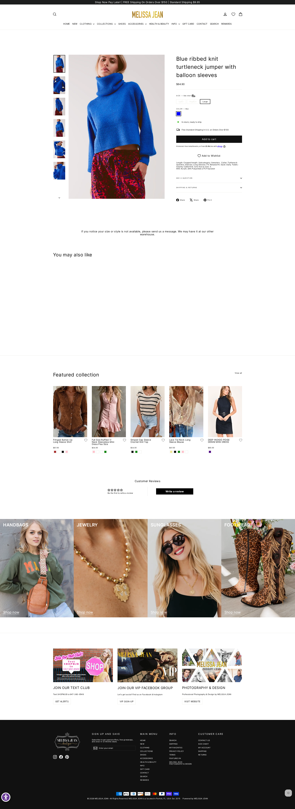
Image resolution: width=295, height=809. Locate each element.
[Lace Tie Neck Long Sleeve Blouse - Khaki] (171, 452)
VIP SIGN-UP (126, 701)
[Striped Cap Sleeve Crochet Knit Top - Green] (136, 452)
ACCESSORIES (136, 23)
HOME (66, 23)
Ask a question (184, 178)
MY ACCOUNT (204, 748)
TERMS (172, 755)
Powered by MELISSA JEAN (195, 798)
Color (182, 109)
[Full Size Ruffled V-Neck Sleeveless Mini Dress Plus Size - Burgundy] (101, 452)
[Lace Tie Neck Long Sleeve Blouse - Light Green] (179, 452)
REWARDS (226, 23)
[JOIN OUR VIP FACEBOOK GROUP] (147, 665)
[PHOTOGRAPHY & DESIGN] (212, 665)
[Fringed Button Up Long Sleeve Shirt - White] (59, 452)
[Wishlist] (233, 14)
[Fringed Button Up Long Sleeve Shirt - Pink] (66, 452)
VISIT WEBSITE (192, 701)
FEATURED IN (175, 758)
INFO (174, 23)
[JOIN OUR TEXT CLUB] (83, 665)
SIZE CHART (203, 744)
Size (183, 95)
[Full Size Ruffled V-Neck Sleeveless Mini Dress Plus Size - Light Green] (105, 452)
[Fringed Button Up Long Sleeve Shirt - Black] (62, 452)
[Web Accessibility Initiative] (6, 797)
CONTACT (202, 23)
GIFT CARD (188, 23)
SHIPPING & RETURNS (186, 187)
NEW (74, 23)
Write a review (175, 491)
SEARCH (214, 23)
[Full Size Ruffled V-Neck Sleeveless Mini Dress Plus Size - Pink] (93, 452)
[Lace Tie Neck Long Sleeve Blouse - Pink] (182, 452)
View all (238, 373)
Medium (193, 101)
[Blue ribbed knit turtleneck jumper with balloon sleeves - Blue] (55, 331)
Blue (178, 114)
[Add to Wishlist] (83, 322)
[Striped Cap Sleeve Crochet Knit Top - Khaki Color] (140, 452)
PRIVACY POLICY (176, 751)
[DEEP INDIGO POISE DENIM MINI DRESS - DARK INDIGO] (210, 452)
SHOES (122, 23)
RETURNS (202, 755)
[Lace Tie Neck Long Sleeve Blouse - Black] (175, 452)
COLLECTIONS (105, 23)
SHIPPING (173, 744)
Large (205, 101)
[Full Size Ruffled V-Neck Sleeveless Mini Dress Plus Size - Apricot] (97, 452)
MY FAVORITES (175, 748)
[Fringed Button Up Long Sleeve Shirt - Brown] (55, 452)
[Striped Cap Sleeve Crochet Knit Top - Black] (132, 452)
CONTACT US (204, 740)
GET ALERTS (62, 701)
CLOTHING (86, 23)
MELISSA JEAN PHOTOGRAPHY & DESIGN (180, 763)
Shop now (11, 612)
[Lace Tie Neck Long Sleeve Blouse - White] (186, 452)
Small (181, 101)
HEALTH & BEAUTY (159, 23)
